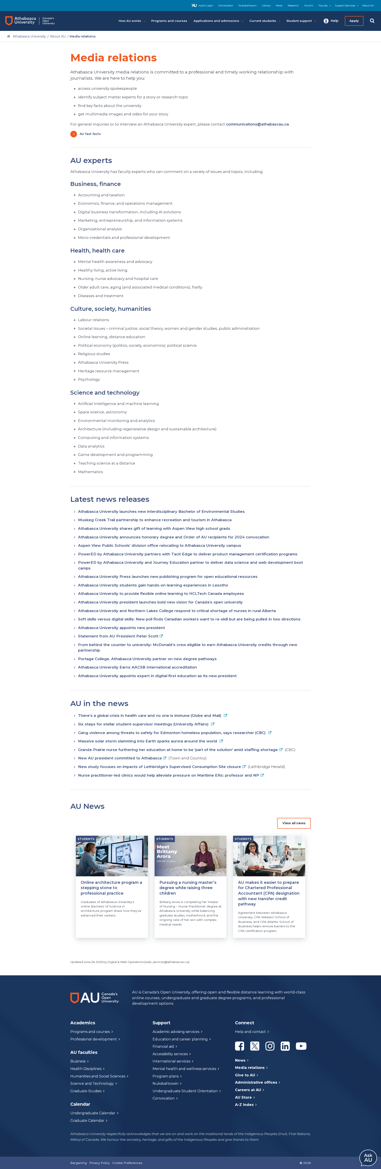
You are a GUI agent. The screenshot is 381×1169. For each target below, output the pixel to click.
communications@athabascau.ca (257, 124)
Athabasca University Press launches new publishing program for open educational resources (168, 576)
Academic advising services (176, 1032)
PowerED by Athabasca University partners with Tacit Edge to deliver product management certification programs (187, 554)
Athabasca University (29, 36)
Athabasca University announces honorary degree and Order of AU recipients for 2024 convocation (173, 537)
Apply (354, 20)
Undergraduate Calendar (92, 1113)
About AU (368, 5)
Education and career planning (180, 1039)
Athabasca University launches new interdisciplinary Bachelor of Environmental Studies (161, 511)
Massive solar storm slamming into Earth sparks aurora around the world (148, 741)
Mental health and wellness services (184, 1069)
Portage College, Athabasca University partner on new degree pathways (147, 659)
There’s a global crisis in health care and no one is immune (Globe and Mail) (150, 715)
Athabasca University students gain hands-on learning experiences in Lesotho (153, 585)
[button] (331, 21)
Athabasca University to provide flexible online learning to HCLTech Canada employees (161, 593)
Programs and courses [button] (169, 20)
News (279, 5)
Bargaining (78, 1163)
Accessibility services (170, 1054)
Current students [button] (262, 20)
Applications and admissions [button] (216, 20)
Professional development (93, 1039)
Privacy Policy (99, 1163)
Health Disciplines (85, 1069)
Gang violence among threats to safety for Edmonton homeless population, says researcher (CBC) (172, 733)
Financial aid (163, 1046)
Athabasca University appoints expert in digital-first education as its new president (157, 676)
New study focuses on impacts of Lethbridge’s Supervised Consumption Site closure (159, 766)
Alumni (308, 5)
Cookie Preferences (127, 1163)
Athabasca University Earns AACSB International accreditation (137, 667)
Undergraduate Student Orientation (185, 1091)
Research (293, 5)
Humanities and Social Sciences (97, 1076)
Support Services (345, 5)
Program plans (166, 1076)
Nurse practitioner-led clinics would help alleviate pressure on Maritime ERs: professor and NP (168, 775)
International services (171, 1061)
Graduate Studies (85, 1091)
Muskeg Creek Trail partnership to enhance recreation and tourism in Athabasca (155, 520)
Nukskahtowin (248, 5)
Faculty (323, 5)
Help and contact (250, 1032)
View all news (293, 823)
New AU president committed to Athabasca (120, 758)
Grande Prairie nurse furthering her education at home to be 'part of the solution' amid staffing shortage (178, 749)
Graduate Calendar (87, 1120)
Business (78, 1061)
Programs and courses (90, 1032)
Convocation (226, 5)
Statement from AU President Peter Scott (118, 636)
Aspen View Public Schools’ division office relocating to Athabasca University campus (159, 545)
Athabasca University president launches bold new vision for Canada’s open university (160, 602)
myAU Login (205, 5)
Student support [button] (299, 20)
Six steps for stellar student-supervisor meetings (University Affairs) (144, 724)
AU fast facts (90, 134)
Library (266, 5)
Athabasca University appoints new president (121, 628)
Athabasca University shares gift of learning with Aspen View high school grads (154, 528)
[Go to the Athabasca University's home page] (34, 21)
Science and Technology (92, 1083)
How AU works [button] (130, 20)
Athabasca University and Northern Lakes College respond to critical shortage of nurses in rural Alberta (177, 611)
